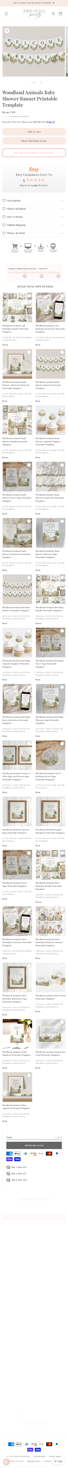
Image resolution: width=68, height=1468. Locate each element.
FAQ (8, 1244)
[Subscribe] (51, 1411)
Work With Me (14, 1265)
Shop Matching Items (34, 140)
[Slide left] (27, 82)
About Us (11, 1251)
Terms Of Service (15, 1307)
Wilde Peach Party (22, 1456)
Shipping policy (34, 1461)
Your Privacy (13, 1314)
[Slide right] (40, 82)
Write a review (34, 1217)
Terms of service (16, 1461)
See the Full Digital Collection (34, 152)
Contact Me (12, 1258)
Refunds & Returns (16, 1300)
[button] (6, 13)
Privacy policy (55, 1456)
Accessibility (13, 1322)
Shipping (6, 116)
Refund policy (40, 1456)
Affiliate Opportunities (18, 1273)
